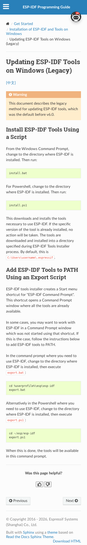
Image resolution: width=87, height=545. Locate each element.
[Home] (8, 24)
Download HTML (67, 541)
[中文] (11, 83)
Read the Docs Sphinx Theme (29, 537)
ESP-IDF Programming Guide (46, 7)
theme (52, 532)
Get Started (23, 24)
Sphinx (28, 532)
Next (70, 501)
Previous (19, 501)
